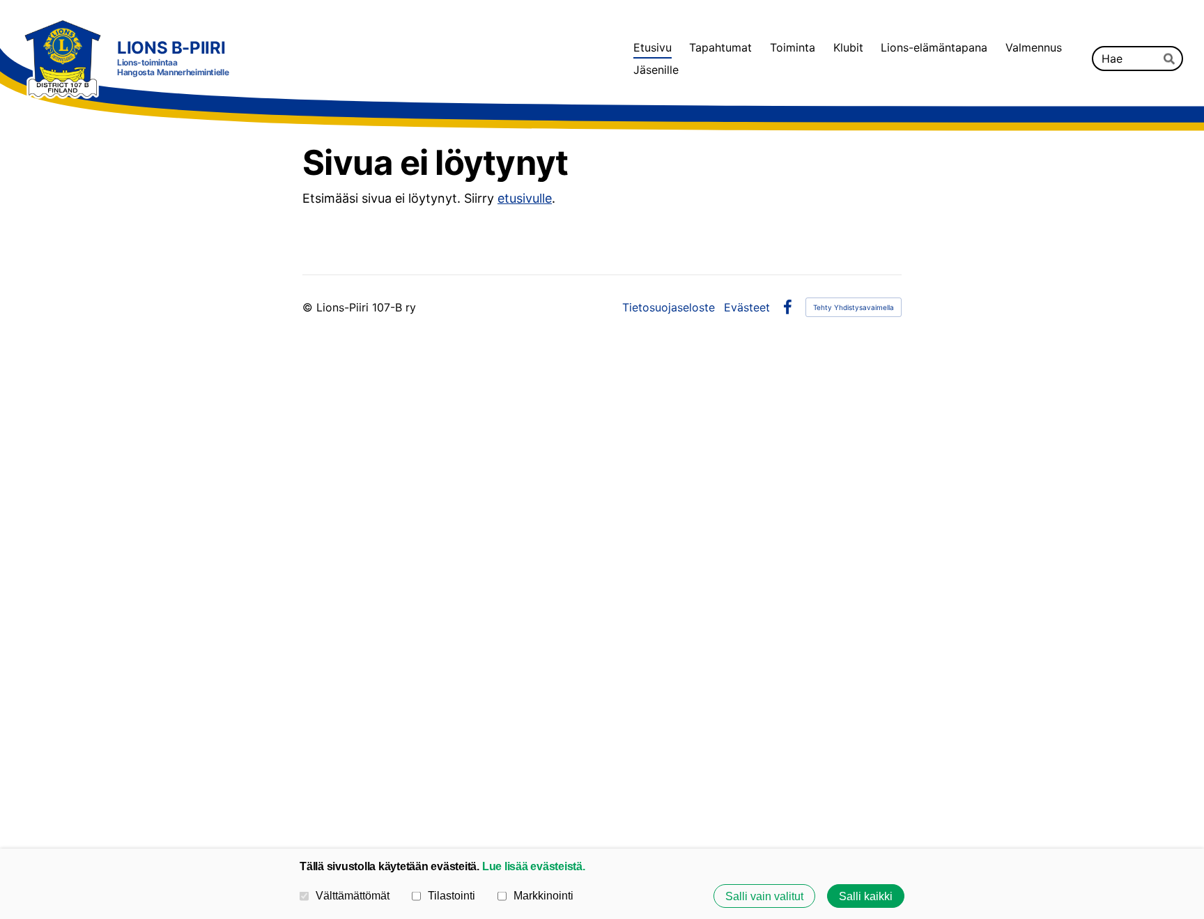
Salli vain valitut (764, 896)
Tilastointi (451, 895)
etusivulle (524, 198)
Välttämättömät (352, 895)
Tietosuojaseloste (668, 307)
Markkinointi (543, 895)
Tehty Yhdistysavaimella (853, 307)
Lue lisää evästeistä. (533, 866)
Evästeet (747, 307)
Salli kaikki (866, 896)
